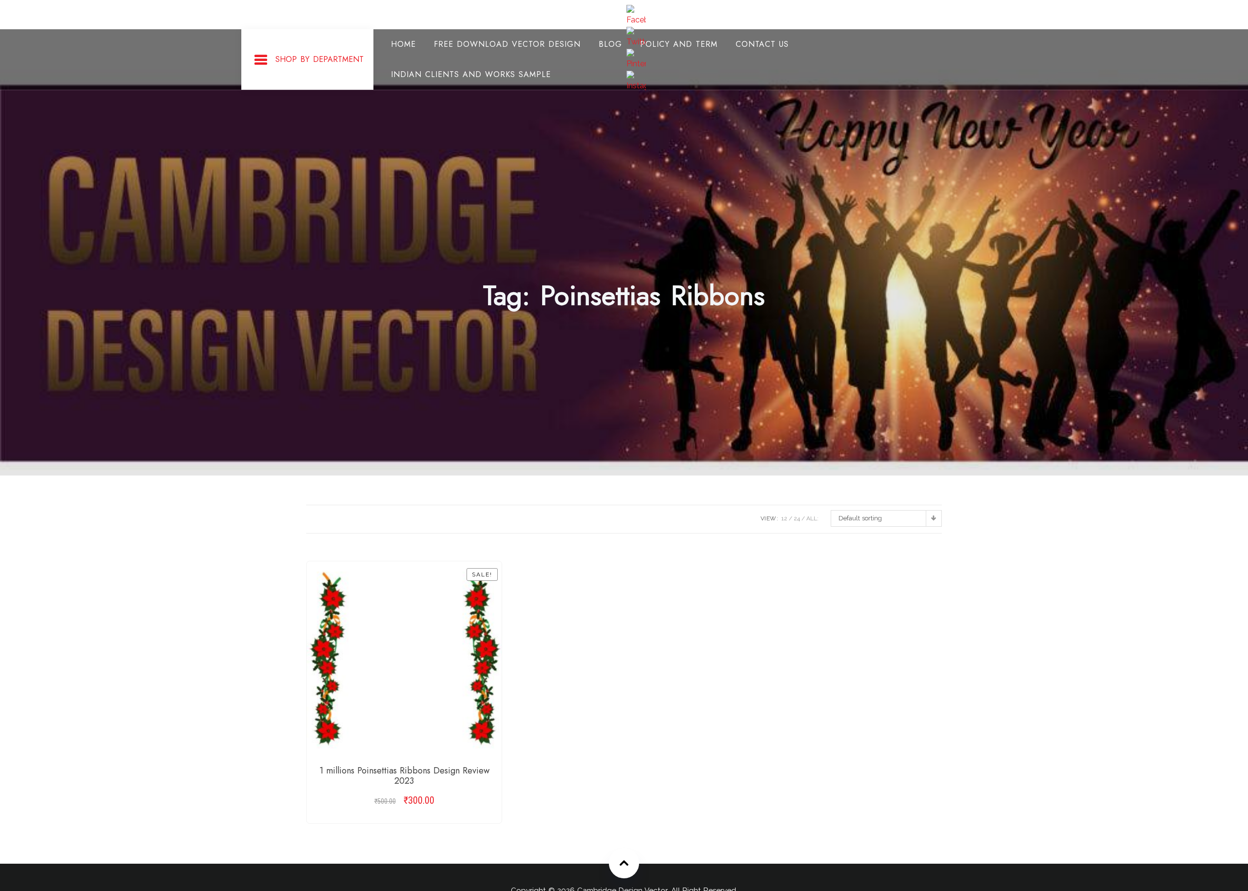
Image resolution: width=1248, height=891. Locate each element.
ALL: (812, 518)
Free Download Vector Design (507, 44)
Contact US (762, 44)
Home (403, 44)
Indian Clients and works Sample (471, 74)
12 (784, 518)
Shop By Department (319, 59)
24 (797, 518)
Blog (610, 44)
